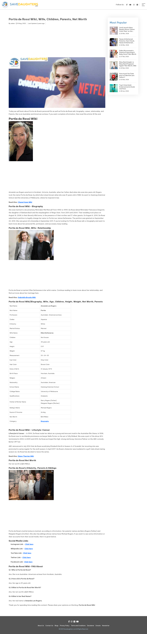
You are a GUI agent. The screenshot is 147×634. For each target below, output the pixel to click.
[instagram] (134, 5)
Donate (98, 625)
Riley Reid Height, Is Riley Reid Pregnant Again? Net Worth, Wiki (127, 64)
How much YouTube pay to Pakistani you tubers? (126, 75)
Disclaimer (90, 625)
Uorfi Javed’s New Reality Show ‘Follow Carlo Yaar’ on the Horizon (127, 30)
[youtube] (130, 5)
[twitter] (137, 5)
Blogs (56, 625)
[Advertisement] (57, 41)
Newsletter (105, 625)
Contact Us (49, 625)
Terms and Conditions (78, 625)
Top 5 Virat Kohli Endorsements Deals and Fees (127, 87)
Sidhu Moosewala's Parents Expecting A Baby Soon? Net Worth (127, 52)
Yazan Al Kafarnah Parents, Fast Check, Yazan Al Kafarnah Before (127, 41)
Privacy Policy (64, 625)
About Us (41, 625)
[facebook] (126, 5)
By (12, 23)
